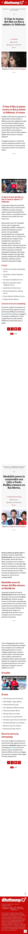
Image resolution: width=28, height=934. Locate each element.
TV (10, 9)
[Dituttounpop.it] (14, 3)
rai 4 (15, 333)
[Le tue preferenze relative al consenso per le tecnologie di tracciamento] (25, 931)
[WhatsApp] (19, 329)
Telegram (12, 69)
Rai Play (9, 314)
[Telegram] (15, 329)
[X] (12, 329)
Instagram (22, 69)
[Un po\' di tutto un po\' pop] (14, 900)
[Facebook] (8, 329)
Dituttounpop (5, 9)
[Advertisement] (14, 87)
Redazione (15, 39)
